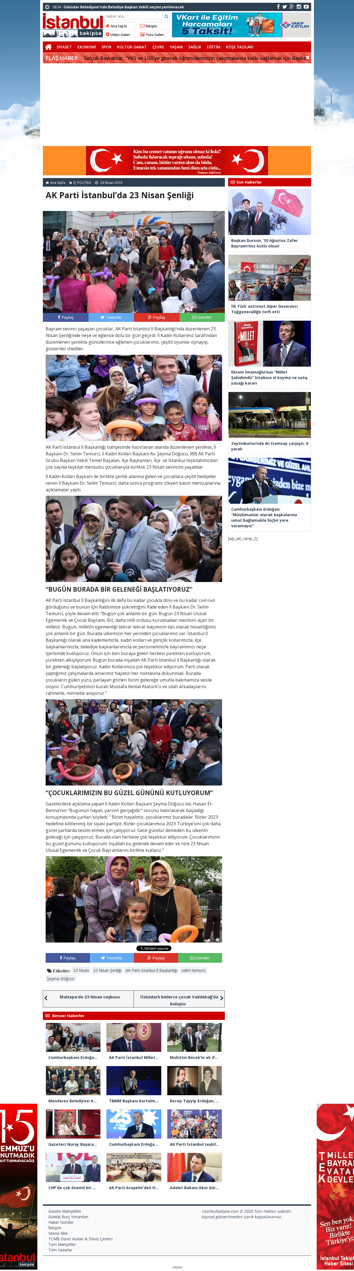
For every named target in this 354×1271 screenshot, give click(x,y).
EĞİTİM (213, 46)
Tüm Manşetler (62, 1244)
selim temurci (193, 970)
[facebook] (278, 6)
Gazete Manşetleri (64, 1211)
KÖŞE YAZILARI (239, 46)
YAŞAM (176, 46)
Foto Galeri (154, 34)
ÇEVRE (158, 46)
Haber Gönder (61, 1222)
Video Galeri (120, 34)
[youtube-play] (306, 6)
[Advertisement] (177, 104)
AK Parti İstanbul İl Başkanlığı (151, 970)
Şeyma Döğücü (60, 978)
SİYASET (64, 46)
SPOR (106, 46)
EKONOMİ (86, 46)
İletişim (151, 26)
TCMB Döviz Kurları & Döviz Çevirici (80, 1238)
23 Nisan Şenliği (107, 970)
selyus (177, 1267)
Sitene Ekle (58, 1233)
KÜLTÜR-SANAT (132, 46)
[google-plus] (292, 6)
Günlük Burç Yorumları (68, 1216)
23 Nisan (81, 970)
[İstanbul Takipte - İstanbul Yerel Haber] (73, 24)
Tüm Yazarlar (60, 1249)
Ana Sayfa (118, 26)
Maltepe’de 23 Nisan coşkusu (90, 996)
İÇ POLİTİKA (82, 182)
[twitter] (284, 6)
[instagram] (299, 6)
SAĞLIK (194, 46)
